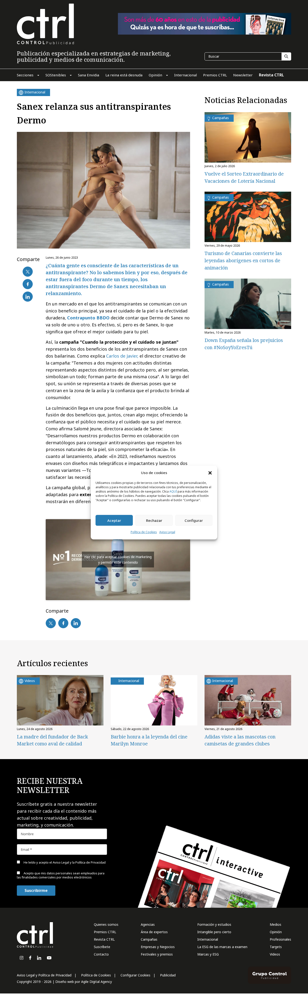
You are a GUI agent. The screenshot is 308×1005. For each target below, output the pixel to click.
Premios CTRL (105, 932)
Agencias (148, 924)
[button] (210, 472)
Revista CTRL (104, 939)
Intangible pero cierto (214, 932)
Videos (275, 954)
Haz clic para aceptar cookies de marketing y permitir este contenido (118, 559)
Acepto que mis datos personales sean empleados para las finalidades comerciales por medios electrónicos (60, 875)
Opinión (276, 932)
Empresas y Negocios (158, 946)
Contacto (101, 954)
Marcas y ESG (208, 954)
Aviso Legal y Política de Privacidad (44, 975)
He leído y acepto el (64, 862)
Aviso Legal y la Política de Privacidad (79, 862)
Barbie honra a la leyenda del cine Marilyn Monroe (149, 740)
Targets (276, 946)
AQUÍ (173, 492)
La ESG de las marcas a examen (222, 946)
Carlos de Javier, (122, 356)
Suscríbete (102, 946)
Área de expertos (154, 932)
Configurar (194, 520)
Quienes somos (106, 924)
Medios (275, 924)
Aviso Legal (167, 532)
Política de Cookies (144, 532)
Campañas (149, 939)
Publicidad (168, 975)
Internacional (207, 939)
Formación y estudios (214, 924)
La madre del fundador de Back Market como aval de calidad (52, 740)
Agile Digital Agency (96, 981)
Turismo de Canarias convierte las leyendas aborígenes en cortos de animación (243, 260)
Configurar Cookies (135, 975)
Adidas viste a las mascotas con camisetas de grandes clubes (240, 740)
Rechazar (154, 520)
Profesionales (280, 939)
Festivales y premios (157, 954)
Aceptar (114, 520)
